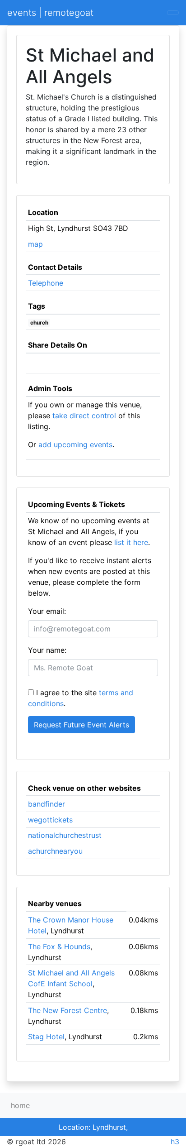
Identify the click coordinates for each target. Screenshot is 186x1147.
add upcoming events (75, 444)
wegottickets (50, 819)
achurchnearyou (55, 850)
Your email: (47, 611)
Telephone (45, 282)
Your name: (47, 650)
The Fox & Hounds (59, 946)
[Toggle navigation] (173, 12)
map (35, 244)
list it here (131, 542)
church (39, 322)
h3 (175, 1141)
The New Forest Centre (67, 1010)
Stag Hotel (46, 1036)
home (20, 1105)
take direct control (84, 415)
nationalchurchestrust (65, 835)
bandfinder (46, 803)
